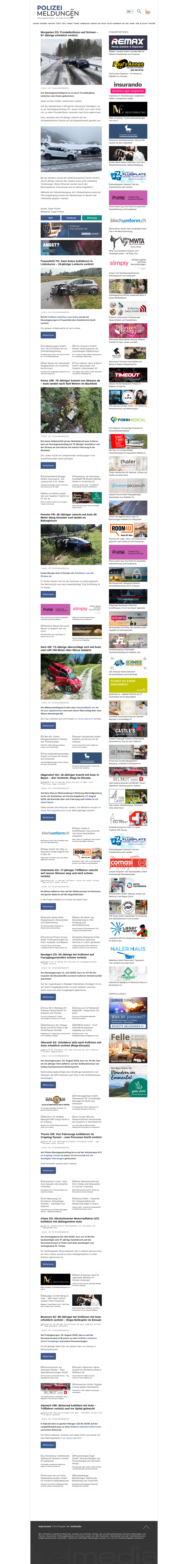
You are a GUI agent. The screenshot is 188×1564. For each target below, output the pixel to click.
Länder (69, 24)
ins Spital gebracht (84, 718)
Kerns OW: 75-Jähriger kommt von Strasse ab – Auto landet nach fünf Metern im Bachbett (70, 382)
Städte (58, 24)
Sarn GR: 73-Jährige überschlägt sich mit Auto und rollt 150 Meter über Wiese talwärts (71, 648)
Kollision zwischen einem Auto (86, 1426)
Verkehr (93, 24)
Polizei (109, 24)
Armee (132, 24)
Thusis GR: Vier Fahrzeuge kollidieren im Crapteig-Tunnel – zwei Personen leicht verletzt (71, 1136)
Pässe (103, 24)
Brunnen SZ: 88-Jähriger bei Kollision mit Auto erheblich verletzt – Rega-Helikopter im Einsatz (71, 1318)
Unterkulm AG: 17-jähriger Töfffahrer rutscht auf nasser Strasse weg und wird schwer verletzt (69, 873)
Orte (64, 24)
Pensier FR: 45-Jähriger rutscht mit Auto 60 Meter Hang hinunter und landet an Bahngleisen (69, 517)
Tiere (137, 24)
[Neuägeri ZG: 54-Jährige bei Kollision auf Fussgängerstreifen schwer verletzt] (71, 963)
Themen (76, 24)
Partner (152, 24)
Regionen (43, 24)
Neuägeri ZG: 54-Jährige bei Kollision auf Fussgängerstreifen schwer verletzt (67, 956)
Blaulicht (144, 24)
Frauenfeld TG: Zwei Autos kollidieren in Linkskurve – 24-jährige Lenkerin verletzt (67, 263)
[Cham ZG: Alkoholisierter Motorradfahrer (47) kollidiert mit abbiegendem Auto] (71, 1227)
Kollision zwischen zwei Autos (63, 317)
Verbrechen (84, 24)
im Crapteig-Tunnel (50, 1155)
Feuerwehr (117, 24)
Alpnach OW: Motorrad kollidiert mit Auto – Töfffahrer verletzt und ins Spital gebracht (68, 1407)
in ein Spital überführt (71, 1438)
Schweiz (36, 24)
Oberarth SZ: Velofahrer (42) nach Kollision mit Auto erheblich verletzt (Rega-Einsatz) (71, 1044)
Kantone (51, 24)
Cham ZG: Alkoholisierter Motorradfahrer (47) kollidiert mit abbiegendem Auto (70, 1220)
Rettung (125, 24)
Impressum (45, 1526)
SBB (99, 24)
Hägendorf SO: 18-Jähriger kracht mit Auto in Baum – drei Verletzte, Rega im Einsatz (70, 776)
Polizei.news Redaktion (60, 88)
